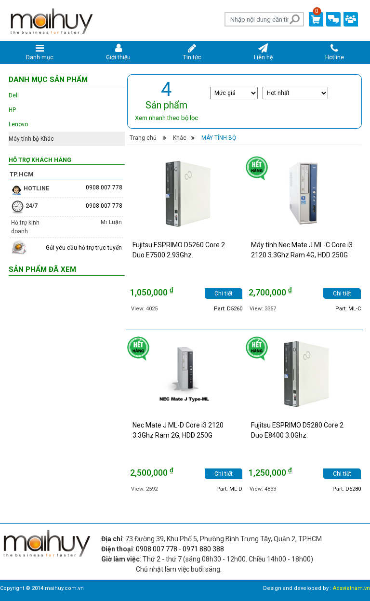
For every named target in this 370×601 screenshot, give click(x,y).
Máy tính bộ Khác (31, 138)
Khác (179, 137)
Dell (14, 95)
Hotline (334, 57)
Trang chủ (143, 137)
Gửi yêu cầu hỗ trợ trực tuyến (84, 247)
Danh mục (39, 57)
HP (12, 110)
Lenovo (18, 124)
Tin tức (192, 57)
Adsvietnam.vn (351, 588)
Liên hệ (263, 57)
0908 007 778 (104, 187)
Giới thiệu (118, 57)
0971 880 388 (203, 549)
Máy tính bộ (218, 137)
